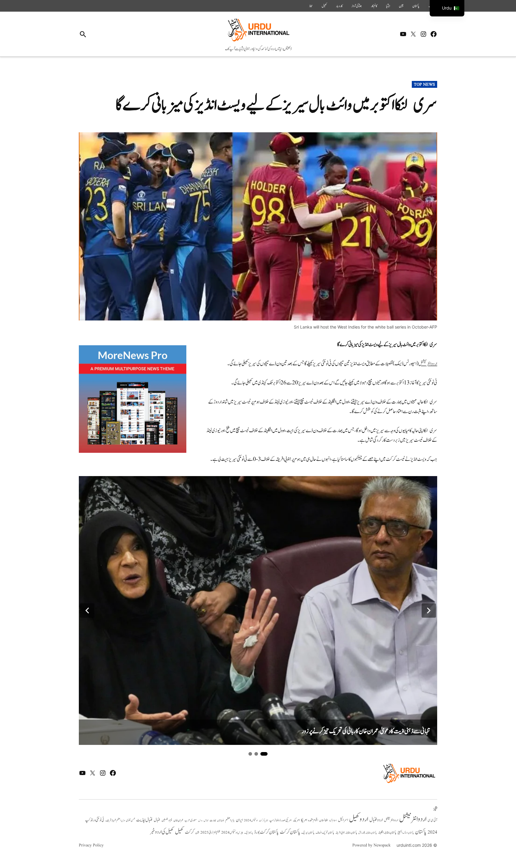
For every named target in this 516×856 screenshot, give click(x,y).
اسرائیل (343, 820)
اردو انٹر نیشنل (391, 820)
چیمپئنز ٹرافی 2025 (210, 832)
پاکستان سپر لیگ (307, 832)
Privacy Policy (91, 845)
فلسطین (165, 820)
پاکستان (416, 6)
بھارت (213, 820)
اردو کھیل (358, 819)
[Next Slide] (429, 610)
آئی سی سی (432, 820)
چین (401, 6)
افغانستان (323, 820)
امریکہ (296, 820)
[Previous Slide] (87, 610)
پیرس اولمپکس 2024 (232, 832)
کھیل (324, 6)
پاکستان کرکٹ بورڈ (266, 832)
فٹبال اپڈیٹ (144, 820)
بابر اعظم (230, 820)
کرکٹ (189, 832)
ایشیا (388, 6)
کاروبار (339, 6)
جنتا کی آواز (356, 6)
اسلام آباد (333, 820)
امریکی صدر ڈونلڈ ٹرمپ (280, 820)
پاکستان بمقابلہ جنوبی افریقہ (346, 832)
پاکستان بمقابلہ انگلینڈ (387, 832)
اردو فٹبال (376, 820)
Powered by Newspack (371, 845)
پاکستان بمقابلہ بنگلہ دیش (367, 832)
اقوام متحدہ (313, 820)
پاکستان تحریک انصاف (325, 832)
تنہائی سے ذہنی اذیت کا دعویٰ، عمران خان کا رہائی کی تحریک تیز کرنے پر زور (366, 731)
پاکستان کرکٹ (290, 832)
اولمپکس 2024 (251, 820)
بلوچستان (220, 820)
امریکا (304, 820)
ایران (239, 820)
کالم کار (374, 6)
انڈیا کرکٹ (263, 820)
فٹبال (157, 820)
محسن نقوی (130, 820)
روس (200, 820)
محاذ (311, 6)
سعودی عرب (191, 820)
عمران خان (178, 820)
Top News (424, 85)
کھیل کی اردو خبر (162, 832)
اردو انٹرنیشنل (412, 819)
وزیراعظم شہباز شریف (115, 820)
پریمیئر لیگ (248, 832)
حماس (206, 820)
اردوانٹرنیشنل (427, 364)
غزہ (170, 820)
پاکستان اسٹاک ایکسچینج (405, 833)
